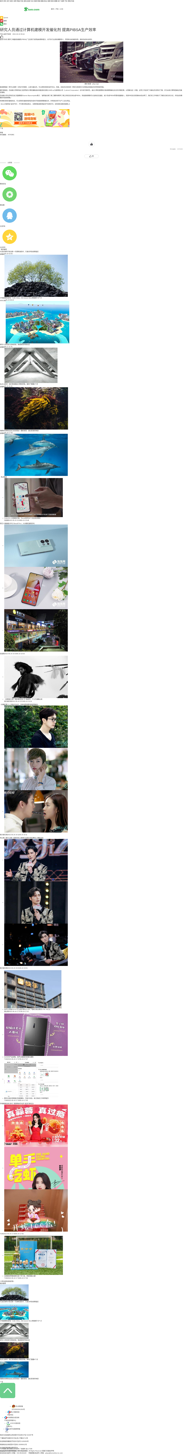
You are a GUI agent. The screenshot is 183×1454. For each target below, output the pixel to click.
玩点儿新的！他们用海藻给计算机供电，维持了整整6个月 (19, 384)
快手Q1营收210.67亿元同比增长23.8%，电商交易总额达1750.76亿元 (27, 1009)
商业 (45, 1)
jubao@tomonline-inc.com (54, 1453)
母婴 (35, 1)
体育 (15, 1)
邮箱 (42, 1)
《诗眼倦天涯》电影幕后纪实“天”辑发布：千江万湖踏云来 (23, 699)
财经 (52, 1)
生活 (31, 1)
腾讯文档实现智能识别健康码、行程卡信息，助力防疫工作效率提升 (26, 1098)
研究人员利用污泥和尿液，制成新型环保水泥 (15, 344)
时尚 (21, 1)
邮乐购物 (10, 1449)
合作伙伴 (16, 1449)
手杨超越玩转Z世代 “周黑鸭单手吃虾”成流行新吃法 (17, 1103)
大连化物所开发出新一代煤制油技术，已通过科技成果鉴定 (19, 251)
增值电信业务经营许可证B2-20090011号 (13, 1444)
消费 (62, 1)
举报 (1, 132)
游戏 (25, 1)
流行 (8, 1)
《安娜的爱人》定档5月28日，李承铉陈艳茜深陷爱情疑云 (19, 704)
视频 (48, 1)
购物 (69, 1)
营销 (38, 1)
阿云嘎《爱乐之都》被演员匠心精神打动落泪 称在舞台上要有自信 (21, 838)
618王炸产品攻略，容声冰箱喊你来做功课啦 (18, 1057)
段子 (59, 1)
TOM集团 (3, 1449)
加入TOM (29, 1449)
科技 (72, 1)
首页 (1, 1)
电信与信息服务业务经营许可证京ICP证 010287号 (16, 1435)
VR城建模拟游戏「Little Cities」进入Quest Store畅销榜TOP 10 (21, 298)
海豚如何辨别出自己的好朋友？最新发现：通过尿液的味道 (19, 430)
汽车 (65, 1)
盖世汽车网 (7, 34)
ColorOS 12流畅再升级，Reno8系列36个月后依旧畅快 (22, 518)
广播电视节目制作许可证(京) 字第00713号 (14, 1438)
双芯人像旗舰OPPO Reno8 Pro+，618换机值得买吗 (17, 523)
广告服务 (22, 1449)
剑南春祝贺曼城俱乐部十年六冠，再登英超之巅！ (20, 1276)
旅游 (28, 1)
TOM (6, 1059)
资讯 (4, 1)
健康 (55, 1)
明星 (18, 1)
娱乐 (11, 1)
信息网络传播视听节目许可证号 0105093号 (14, 1441)
